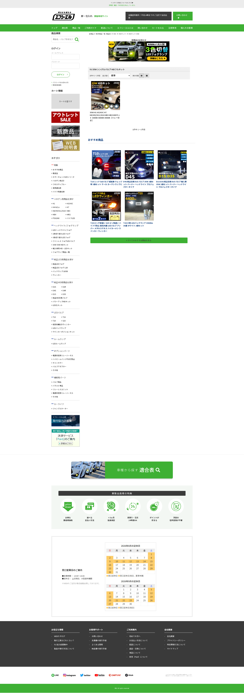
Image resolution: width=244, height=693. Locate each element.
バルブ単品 (57, 382)
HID (114, 34)
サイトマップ (172, 648)
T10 (54, 317)
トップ (54, 27)
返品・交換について (137, 648)
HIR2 (69, 214)
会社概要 (170, 636)
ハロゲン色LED (58, 180)
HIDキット (122, 34)
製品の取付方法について (64, 648)
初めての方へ (134, 636)
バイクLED (71, 218)
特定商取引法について (176, 644)
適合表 (65, 27)
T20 (54, 320)
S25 (64, 320)
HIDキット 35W (133, 34)
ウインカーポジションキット (64, 331)
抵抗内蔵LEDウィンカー (62, 324)
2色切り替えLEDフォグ (61, 233)
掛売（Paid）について (138, 656)
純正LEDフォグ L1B (60, 267)
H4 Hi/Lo (56, 207)
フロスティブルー (59, 184)
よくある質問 (97, 644)
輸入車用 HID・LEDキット (62, 248)
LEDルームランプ (59, 343)
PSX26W (56, 218)
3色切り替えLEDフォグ (61, 237)
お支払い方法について (138, 640)
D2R (64, 287)
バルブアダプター (59, 366)
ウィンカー (57, 275)
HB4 (54, 214)
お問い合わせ (181, 15)
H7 (68, 207)
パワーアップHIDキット (62, 301)
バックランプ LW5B (60, 271)
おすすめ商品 (58, 169)
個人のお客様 (187, 27)
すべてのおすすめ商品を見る (139, 240)
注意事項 (172, 27)
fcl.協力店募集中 (61, 644)
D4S (54, 290)
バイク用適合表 (59, 191)
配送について (107, 27)
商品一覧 (76, 27)
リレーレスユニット (60, 389)
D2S (54, 287)
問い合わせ (143, 27)
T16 (64, 317)
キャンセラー (58, 363)
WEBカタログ (59, 636)
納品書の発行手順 (99, 648)
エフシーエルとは (125, 27)
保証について (134, 652)
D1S (54, 294)
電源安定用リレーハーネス (63, 355)
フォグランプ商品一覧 (61, 252)
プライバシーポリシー (176, 640)
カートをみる (158, 27)
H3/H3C (70, 203)
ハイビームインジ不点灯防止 (64, 359)
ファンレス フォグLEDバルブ (64, 241)
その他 (55, 370)
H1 (54, 203)
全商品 (91, 34)
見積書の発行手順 (99, 640)
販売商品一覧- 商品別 (103, 34)
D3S (64, 294)
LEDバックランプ (59, 328)
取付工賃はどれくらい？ (64, 640)
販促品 (55, 173)
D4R (64, 290)
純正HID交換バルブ (60, 298)
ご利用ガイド (90, 27)
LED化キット (58, 305)
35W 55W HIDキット (60, 244)
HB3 (68, 211)
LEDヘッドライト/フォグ (62, 230)
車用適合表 (57, 188)
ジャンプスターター (60, 408)
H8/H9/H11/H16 (59, 211)
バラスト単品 (58, 385)
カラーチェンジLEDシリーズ (63, 177)
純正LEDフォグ (58, 264)
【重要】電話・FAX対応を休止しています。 (122, 5)
